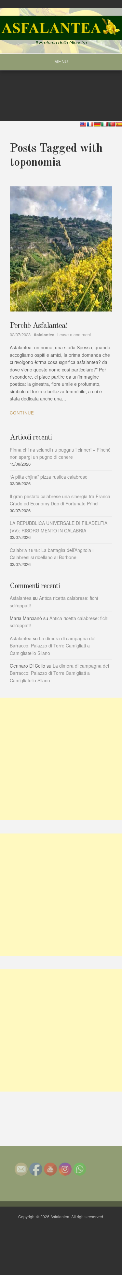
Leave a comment (74, 334)
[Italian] (104, 124)
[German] (97, 124)
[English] (83, 124)
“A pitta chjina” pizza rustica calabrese (49, 476)
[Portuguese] (111, 124)
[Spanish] (118, 124)
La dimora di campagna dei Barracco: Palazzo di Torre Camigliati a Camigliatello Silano (52, 645)
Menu (61, 61)
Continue (22, 413)
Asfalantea (21, 598)
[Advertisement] (61, 759)
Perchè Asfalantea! (39, 326)
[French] (90, 124)
